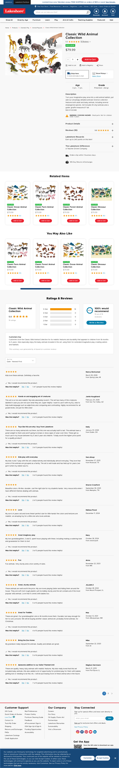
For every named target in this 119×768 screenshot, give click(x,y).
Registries (73, 6)
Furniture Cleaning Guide (34, 717)
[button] (105, 12)
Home (7, 27)
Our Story (51, 714)
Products (15, 27)
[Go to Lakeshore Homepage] (14, 11)
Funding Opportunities (33, 729)
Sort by (9, 359)
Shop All (9, 20)
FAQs (7, 732)
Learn (47, 20)
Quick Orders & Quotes (107, 6)
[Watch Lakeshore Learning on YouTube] (91, 732)
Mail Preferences (31, 711)
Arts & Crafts (68, 20)
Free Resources (55, 6)
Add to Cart (90, 59)
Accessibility (29, 732)
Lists (80, 6)
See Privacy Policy (81, 727)
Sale (111, 20)
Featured (101, 20)
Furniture (36, 20)
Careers (51, 711)
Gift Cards (94, 6)
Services (65, 6)
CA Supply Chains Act (56, 717)
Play (56, 20)
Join (109, 718)
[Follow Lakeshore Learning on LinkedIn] (95, 732)
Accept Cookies (103, 758)
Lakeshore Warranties (56, 723)
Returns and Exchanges (13, 729)
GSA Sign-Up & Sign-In (33, 726)
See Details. (111, 2)
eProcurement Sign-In (33, 723)
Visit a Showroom (54, 729)
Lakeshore (8, 2)
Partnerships (53, 720)
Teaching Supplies (85, 20)
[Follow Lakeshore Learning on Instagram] (78, 732)
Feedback (28, 720)
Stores (86, 6)
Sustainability (53, 726)
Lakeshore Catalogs (12, 735)
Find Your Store (42, 6)
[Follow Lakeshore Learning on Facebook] (82, 732)
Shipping (8, 726)
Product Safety (30, 714)
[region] (59, 758)
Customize (88, 758)
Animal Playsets (37, 27)
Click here (17, 765)
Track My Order (10, 723)
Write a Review (96, 323)
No (28, 387)
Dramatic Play (25, 27)
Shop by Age (22, 20)
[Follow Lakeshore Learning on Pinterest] (86, 732)
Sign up (77, 723)
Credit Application (11, 738)
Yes (23, 387)
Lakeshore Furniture (22, 2)
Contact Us (9, 720)
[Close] (115, 758)
